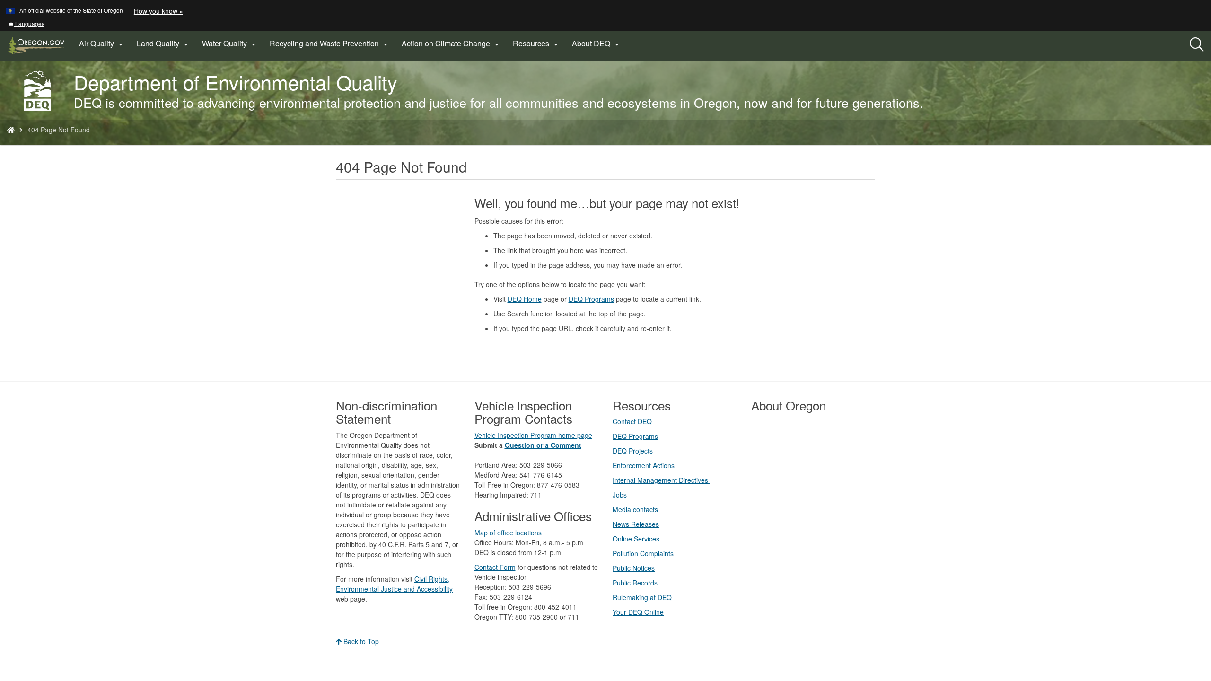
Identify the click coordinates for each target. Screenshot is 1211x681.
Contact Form (495, 567)
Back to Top (360, 641)
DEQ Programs (591, 299)
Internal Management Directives (661, 480)
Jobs (620, 494)
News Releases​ (636, 524)
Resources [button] (537, 43)
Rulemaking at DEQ (642, 597)
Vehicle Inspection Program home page (533, 435)
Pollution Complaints (643, 553)
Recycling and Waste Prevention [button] (330, 43)
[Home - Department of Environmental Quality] (11, 129)
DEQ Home (525, 299)
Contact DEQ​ (632, 421)
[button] (26, 23)
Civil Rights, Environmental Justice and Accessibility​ (394, 584)
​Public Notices (634, 568)
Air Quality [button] (102, 43)
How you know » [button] (158, 11)
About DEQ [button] (597, 43)
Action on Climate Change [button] (451, 43)
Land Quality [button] (164, 43)
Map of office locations (508, 532)
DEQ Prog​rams (635, 436)
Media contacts (635, 509)
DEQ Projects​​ (633, 450)
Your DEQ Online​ (638, 612)
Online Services (636, 538)
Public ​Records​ (635, 582)
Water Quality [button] (230, 43)
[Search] (1197, 45)
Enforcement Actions (644, 465)
